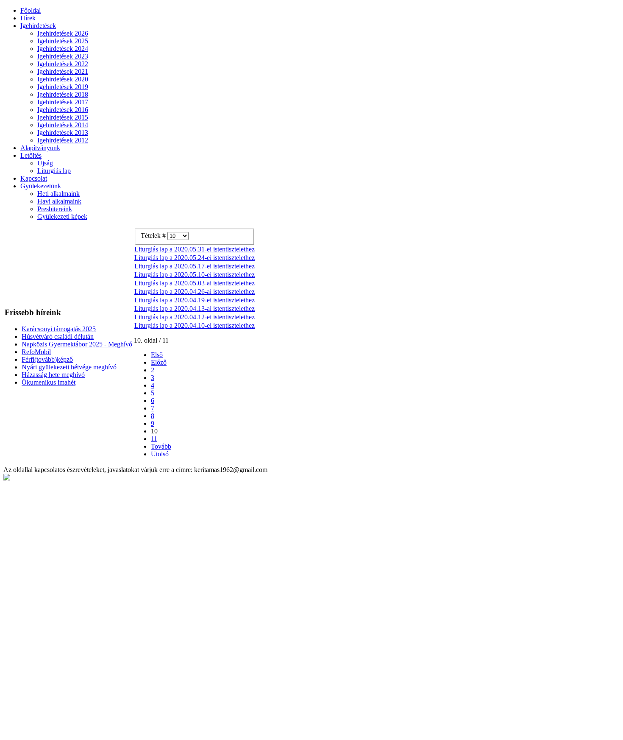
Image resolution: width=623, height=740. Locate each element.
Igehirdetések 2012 (62, 140)
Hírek (28, 18)
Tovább (161, 446)
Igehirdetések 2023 (62, 56)
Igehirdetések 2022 (62, 63)
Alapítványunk (40, 147)
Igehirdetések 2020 (62, 79)
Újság (45, 163)
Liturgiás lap (54, 170)
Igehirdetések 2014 (62, 124)
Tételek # (154, 235)
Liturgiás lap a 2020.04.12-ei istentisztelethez (194, 317)
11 (154, 438)
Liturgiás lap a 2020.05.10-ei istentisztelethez (194, 274)
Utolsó (160, 454)
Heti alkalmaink (58, 193)
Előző (159, 362)
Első (157, 354)
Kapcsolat (33, 178)
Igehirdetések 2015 (62, 117)
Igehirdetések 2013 (62, 132)
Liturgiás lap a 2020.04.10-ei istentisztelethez (194, 325)
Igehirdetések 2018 (62, 94)
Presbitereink (54, 208)
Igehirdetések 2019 (62, 86)
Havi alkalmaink (59, 201)
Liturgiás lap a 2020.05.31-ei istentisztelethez (194, 249)
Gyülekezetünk (40, 186)
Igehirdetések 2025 (62, 41)
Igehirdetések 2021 (62, 71)
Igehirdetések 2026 (62, 33)
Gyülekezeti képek (62, 216)
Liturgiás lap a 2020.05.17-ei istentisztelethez (194, 266)
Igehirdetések (38, 25)
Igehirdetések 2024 (62, 48)
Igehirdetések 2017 (62, 102)
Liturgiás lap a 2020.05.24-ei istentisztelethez (194, 257)
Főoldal (30, 10)
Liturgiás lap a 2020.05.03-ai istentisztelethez (194, 283)
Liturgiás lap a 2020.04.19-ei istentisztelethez (194, 300)
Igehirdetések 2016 (62, 109)
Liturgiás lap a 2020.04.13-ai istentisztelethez (194, 308)
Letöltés (31, 155)
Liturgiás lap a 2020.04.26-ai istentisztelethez (194, 291)
